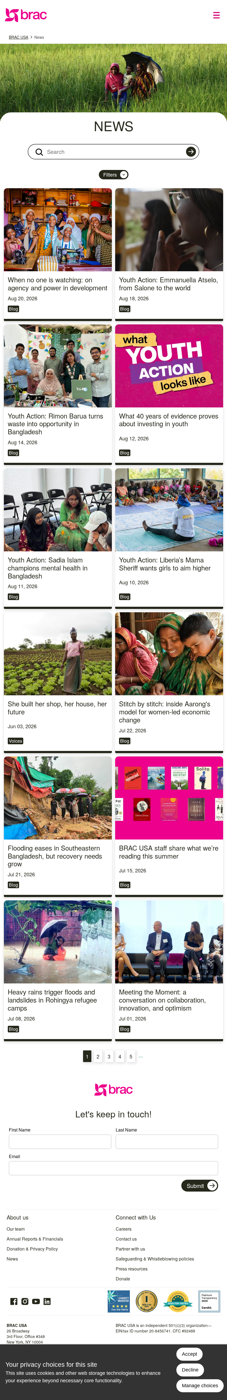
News (39, 37)
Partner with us (130, 1249)
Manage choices (200, 1385)
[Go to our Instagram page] (25, 1301)
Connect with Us (136, 1217)
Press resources (132, 1268)
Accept (189, 1354)
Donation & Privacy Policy (32, 1249)
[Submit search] (191, 152)
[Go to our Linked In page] (47, 1301)
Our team (16, 1229)
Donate (123, 1278)
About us (18, 1217)
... (141, 1057)
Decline (190, 1370)
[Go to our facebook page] (14, 1301)
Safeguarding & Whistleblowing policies (155, 1259)
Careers (123, 1229)
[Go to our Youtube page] (36, 1301)
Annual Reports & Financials (35, 1239)
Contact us (126, 1239)
